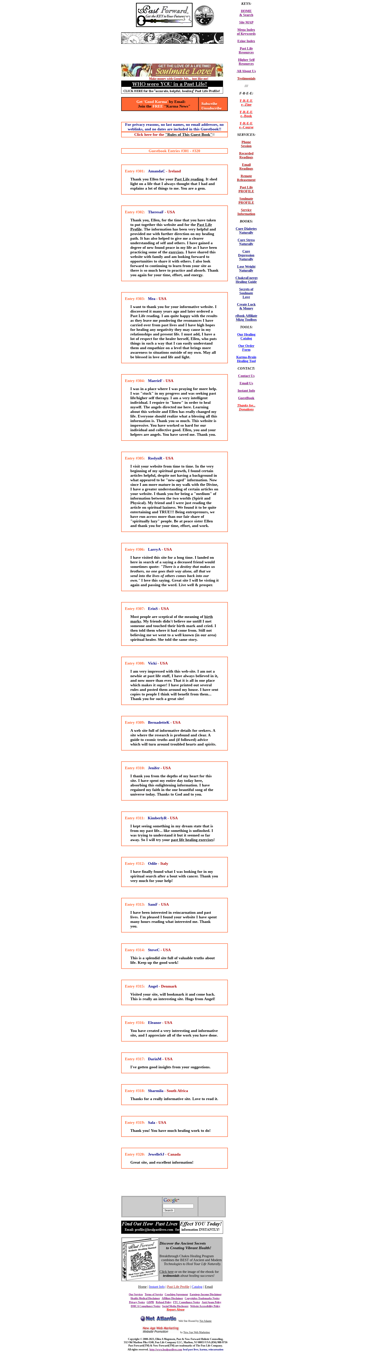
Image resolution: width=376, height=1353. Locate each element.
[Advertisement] (172, 45)
